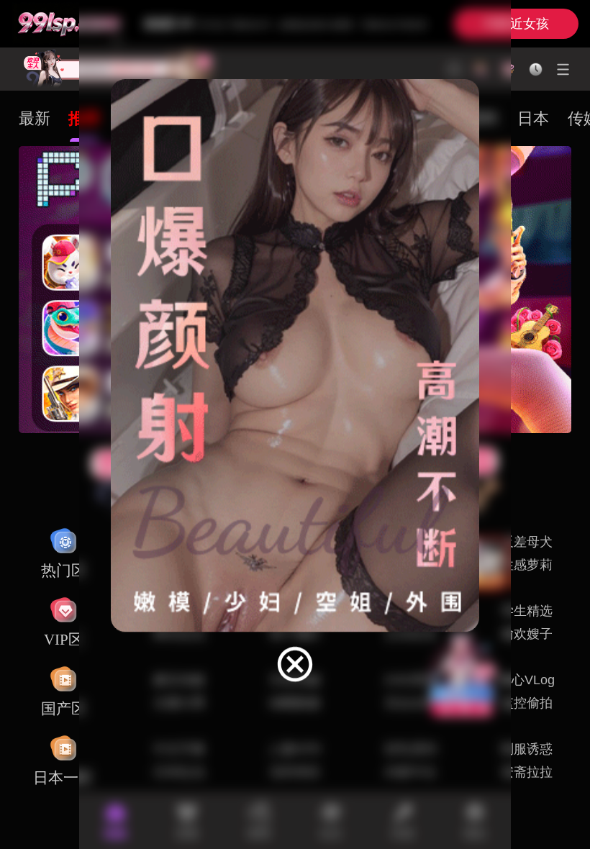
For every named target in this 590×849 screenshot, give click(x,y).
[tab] (34, 118)
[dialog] (295, 382)
